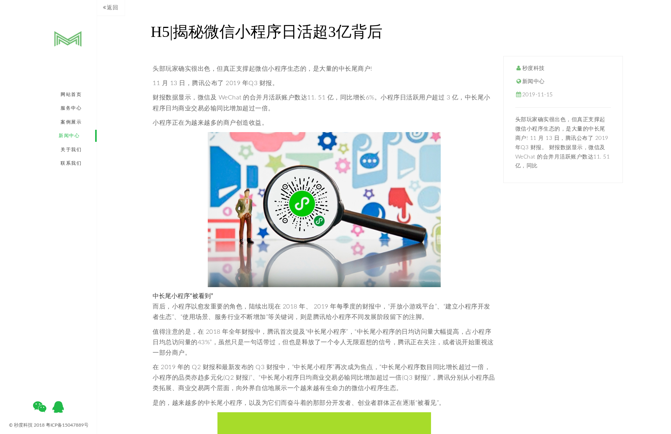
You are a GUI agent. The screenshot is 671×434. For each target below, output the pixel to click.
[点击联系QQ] (58, 409)
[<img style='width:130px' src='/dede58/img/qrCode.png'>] (39, 409)
